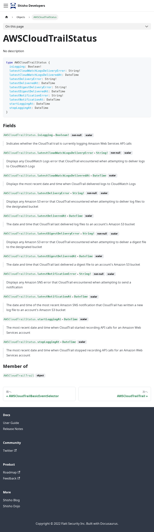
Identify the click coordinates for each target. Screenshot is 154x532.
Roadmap (10, 472)
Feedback (10, 478)
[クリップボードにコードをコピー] (146, 62)
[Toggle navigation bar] (6, 5)
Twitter (8, 451)
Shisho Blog (11, 500)
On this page (14, 26)
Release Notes (13, 429)
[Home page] (6, 17)
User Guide (11, 423)
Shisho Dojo (11, 506)
